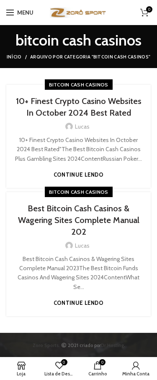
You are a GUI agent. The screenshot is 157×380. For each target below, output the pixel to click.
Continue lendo (78, 174)
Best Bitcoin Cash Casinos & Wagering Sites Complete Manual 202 (78, 220)
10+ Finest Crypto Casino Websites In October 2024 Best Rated (79, 107)
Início (14, 57)
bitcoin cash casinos (78, 84)
